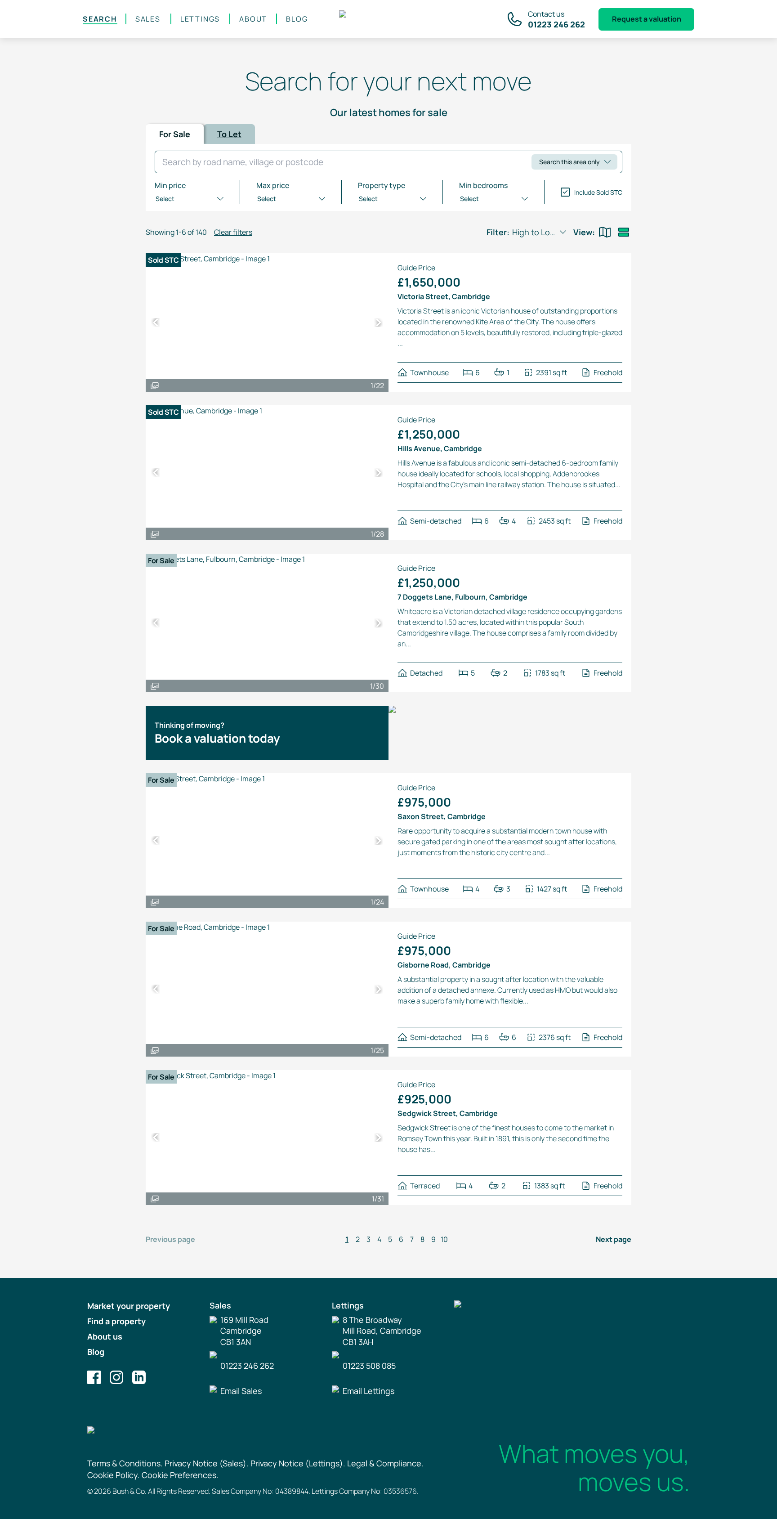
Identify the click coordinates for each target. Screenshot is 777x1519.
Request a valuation (646, 19)
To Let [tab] (229, 134)
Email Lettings (368, 1390)
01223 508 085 (369, 1365)
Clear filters (233, 232)
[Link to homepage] (389, 19)
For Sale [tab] (174, 134)
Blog (297, 19)
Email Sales (241, 1390)
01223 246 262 (247, 1365)
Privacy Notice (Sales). (207, 1463)
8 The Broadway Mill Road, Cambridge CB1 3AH (382, 1331)
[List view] (623, 232)
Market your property (128, 1305)
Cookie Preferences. (180, 1475)
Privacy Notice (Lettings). (297, 1463)
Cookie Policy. (113, 1475)
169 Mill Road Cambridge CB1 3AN (244, 1331)
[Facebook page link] (94, 1377)
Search (100, 19)
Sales (148, 19)
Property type (381, 185)
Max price (272, 185)
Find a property (116, 1321)
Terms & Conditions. (125, 1463)
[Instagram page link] (116, 1377)
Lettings (200, 19)
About (253, 19)
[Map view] (605, 232)
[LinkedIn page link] (139, 1377)
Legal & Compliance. (385, 1463)
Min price (170, 185)
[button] (155, 322)
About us (104, 1336)
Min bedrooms (483, 185)
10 (444, 1239)
